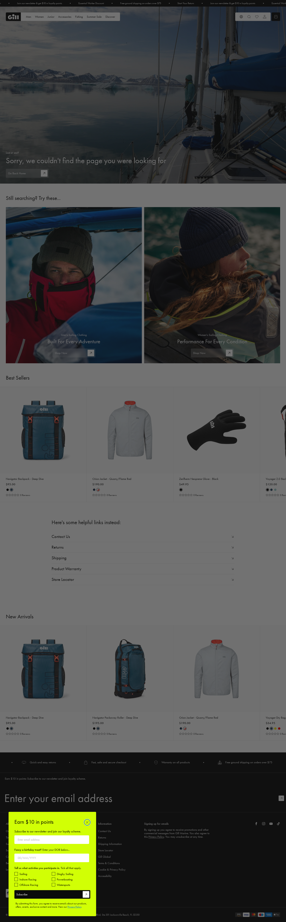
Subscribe (21, 894)
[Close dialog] (87, 822)
